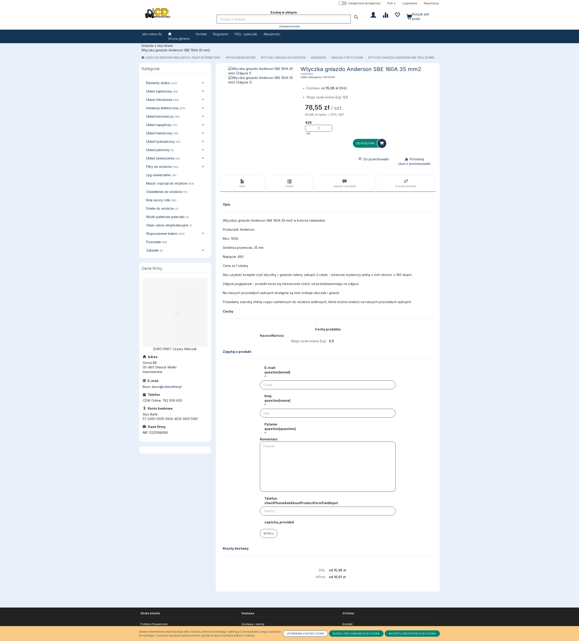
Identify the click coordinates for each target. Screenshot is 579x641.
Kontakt (347, 624)
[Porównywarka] (385, 14)
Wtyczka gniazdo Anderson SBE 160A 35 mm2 (401, 57)
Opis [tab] (242, 186)
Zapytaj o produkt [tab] (344, 186)
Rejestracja (431, 3)
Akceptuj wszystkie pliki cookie (412, 633)
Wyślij (268, 533)
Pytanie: (280, 426)
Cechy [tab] (289, 186)
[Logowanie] (373, 14)
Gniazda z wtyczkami (347, 57)
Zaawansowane (289, 26)
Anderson (318, 57)
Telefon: (301, 500)
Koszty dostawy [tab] (406, 186)
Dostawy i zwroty (253, 624)
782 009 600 (172, 400)
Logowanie (409, 3)
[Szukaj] (357, 16)
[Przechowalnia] (397, 14)
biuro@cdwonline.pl (167, 387)
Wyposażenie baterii (241, 57)
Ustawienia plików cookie (305, 633)
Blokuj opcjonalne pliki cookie (356, 633)
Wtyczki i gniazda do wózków (283, 57)
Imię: (277, 398)
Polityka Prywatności (154, 624)
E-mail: (277, 370)
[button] (391, 3)
